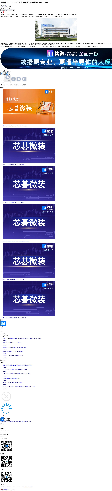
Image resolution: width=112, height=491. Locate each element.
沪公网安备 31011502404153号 (8, 489)
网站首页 (2, 421)
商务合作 (26, 421)
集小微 (5, 5)
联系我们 (14, 421)
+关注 (2, 320)
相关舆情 (2, 6)
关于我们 (22, 421)
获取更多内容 (3, 360)
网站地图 (18, 421)
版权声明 (6, 421)
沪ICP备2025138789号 (27, 486)
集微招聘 (10, 421)
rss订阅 (29, 421)
